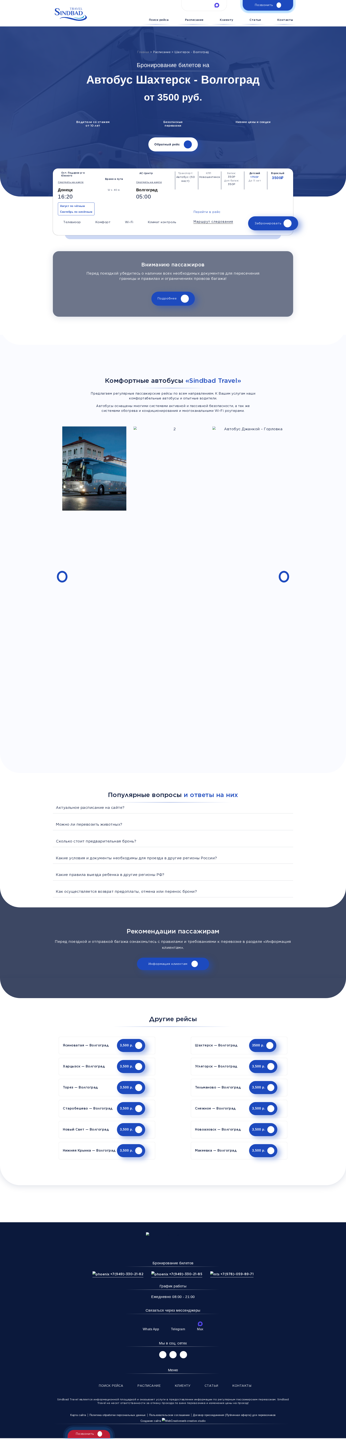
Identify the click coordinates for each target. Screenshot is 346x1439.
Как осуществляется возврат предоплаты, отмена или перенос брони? (126, 891)
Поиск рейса (159, 19)
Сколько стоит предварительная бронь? (96, 841)
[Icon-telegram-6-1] (204, 5)
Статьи (255, 19)
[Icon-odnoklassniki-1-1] (183, 1354)
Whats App (151, 1329)
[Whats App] (150, 1323)
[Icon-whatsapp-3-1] (191, 5)
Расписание (194, 19)
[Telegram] (178, 1323)
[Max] (200, 1323)
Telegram (178, 1329)
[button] (213, 222)
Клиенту (226, 19)
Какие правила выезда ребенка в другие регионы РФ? (110, 875)
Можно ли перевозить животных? (89, 824)
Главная (143, 52)
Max (200, 1329)
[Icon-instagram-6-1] (173, 1354)
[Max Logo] (217, 5)
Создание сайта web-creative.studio (173, 1420)
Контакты (285, 19)
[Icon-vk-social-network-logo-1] (162, 1354)
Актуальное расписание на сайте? (90, 807)
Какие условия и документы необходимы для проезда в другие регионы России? (136, 858)
